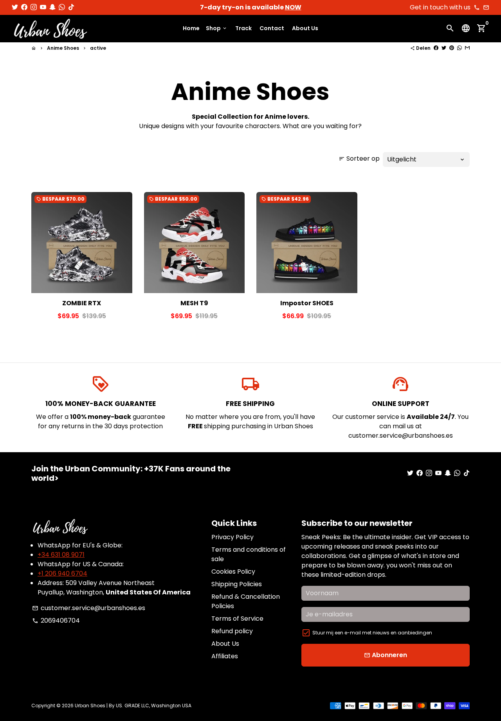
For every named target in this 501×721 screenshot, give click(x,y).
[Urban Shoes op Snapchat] (52, 7)
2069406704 (56, 620)
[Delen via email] (467, 48)
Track (243, 29)
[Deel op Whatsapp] (459, 48)
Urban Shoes (90, 705)
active (98, 48)
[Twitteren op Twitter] (444, 48)
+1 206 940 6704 (62, 573)
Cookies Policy (233, 571)
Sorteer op (359, 158)
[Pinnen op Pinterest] (451, 48)
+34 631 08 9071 (61, 554)
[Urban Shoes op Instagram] (34, 7)
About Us (305, 29)
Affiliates (224, 656)
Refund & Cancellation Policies (245, 601)
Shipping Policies (236, 584)
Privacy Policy (232, 537)
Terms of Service (237, 618)
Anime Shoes (63, 48)
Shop (216, 29)
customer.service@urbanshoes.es (88, 607)
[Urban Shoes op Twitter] (15, 7)
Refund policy (232, 631)
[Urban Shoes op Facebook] (24, 7)
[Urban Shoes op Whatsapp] (62, 7)
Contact (272, 29)
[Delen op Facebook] (436, 48)
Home (191, 29)
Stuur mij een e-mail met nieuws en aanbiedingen (372, 632)
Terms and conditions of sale (248, 554)
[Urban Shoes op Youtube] (43, 7)
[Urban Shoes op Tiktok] (71, 7)
